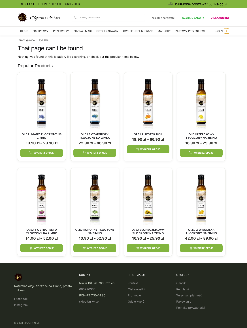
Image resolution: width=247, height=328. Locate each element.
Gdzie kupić (136, 301)
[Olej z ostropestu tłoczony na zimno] (41, 198)
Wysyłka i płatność (189, 295)
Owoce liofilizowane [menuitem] (138, 30)
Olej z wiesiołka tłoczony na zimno (201, 231)
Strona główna (26, 39)
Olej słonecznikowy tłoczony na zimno (148, 231)
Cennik (181, 283)
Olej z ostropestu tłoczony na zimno (41, 231)
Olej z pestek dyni (148, 134)
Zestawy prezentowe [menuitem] (190, 30)
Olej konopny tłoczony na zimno (94, 231)
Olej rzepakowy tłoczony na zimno (201, 136)
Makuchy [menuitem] (164, 30)
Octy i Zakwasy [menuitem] (107, 30)
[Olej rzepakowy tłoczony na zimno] (201, 102)
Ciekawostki (220, 17)
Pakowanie (183, 301)
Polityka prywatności (190, 307)
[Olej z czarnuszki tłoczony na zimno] (94, 102)
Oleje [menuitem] (24, 30)
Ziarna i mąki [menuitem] (83, 30)
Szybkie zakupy (193, 17)
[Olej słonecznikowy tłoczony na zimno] (148, 198)
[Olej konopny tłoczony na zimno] (94, 198)
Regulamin (183, 289)
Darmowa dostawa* (191, 4)
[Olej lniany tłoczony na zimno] (41, 102)
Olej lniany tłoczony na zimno (42, 136)
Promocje (134, 295)
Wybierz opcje (44, 152)
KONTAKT (27, 4)
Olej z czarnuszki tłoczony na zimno (95, 136)
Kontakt (133, 283)
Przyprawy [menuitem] (40, 30)
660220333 (87, 289)
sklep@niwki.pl (89, 301)
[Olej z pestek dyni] (148, 102)
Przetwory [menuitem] (61, 30)
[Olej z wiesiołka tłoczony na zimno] (201, 198)
